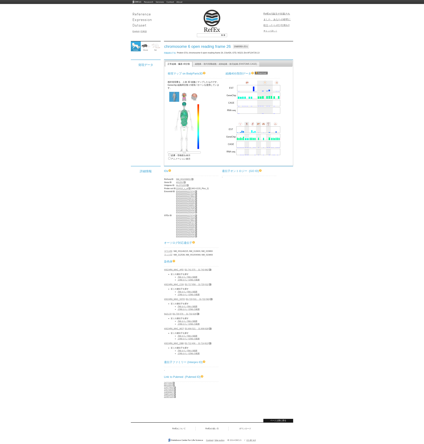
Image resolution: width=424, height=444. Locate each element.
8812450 (168, 385)
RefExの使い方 (212, 428)
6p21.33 (168, 314)
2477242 (168, 383)
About (179, 2)
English (135, 31)
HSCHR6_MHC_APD (174, 270)
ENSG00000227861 (185, 196)
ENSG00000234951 (185, 205)
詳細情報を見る (241, 46)
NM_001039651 (183, 179)
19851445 (168, 394)
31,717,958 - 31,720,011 (196, 284)
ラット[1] (168, 255)
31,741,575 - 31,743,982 (196, 270)
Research (148, 2)
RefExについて (179, 428)
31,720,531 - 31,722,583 (198, 299)
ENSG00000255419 (185, 212)
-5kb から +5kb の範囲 (187, 277)
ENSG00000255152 (185, 210)
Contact (170, 2)
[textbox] (208, 35)
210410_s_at (182, 188)
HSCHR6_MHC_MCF (174, 328)
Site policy (219, 440)
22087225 (168, 397)
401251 (179, 182)
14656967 (168, 392)
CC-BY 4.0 (251, 440)
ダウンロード (245, 428)
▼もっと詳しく (270, 31)
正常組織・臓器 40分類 (178, 64)
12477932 (168, 387)
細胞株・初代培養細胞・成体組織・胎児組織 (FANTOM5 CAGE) (226, 64)
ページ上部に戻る (278, 420)
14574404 (168, 390)
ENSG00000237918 (185, 208)
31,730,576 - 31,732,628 (184, 314)
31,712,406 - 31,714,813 (196, 343)
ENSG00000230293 (185, 201)
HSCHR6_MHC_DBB (174, 343)
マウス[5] (168, 251)
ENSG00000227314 (185, 194)
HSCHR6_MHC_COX (174, 284)
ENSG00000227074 (185, 191)
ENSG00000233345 (185, 203)
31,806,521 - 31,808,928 (197, 328)
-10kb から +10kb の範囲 (188, 280)
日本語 (144, 31)
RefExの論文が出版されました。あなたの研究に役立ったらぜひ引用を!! (277, 19)
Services (160, 2)
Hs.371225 (181, 185)
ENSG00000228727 (185, 198)
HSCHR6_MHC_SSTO (174, 299)
